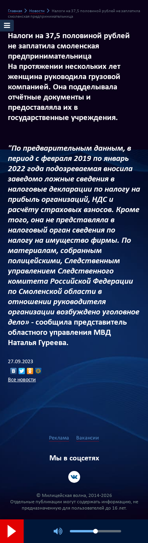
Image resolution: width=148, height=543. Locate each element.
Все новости (22, 380)
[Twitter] (22, 371)
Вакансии (87, 438)
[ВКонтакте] (13, 371)
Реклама (59, 438)
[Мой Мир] (38, 371)
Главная (15, 11)
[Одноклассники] (30, 371)
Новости (37, 11)
